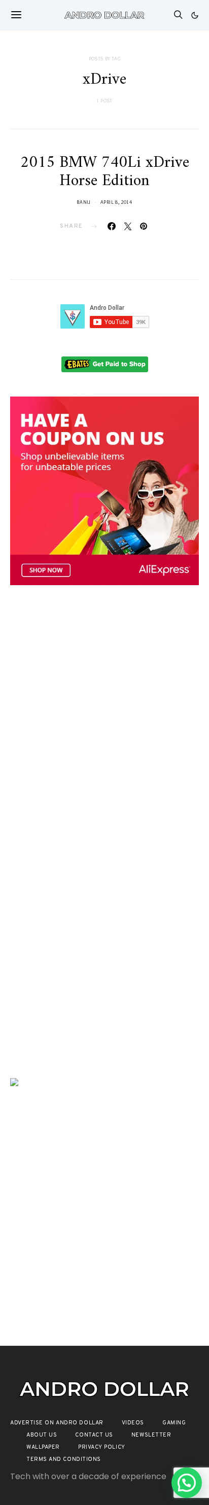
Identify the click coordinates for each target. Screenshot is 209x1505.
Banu (84, 202)
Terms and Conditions (63, 1459)
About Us (41, 1435)
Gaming (174, 1422)
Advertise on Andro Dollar (56, 1422)
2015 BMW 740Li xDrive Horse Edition (104, 172)
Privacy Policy (101, 1447)
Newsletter (151, 1435)
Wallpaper (43, 1447)
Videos (133, 1422)
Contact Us (94, 1435)
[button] (195, 15)
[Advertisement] (104, 714)
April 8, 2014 (116, 202)
